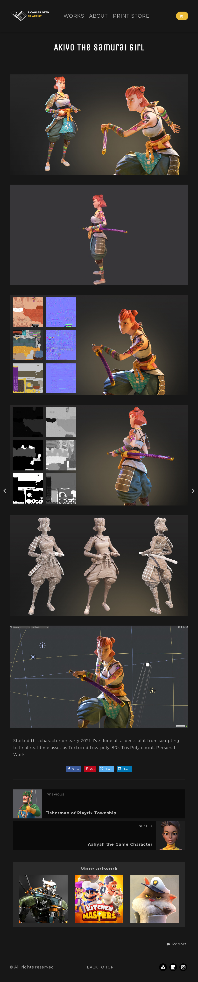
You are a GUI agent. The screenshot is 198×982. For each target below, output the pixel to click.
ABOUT (98, 16)
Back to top (100, 967)
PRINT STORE (131, 16)
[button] (176, 944)
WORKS (74, 16)
